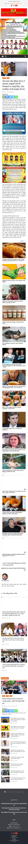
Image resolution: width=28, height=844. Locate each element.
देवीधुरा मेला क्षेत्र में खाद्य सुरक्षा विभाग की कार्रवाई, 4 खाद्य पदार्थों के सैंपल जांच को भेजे (18, 751)
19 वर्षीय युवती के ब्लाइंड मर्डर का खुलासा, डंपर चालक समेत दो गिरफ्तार (17, 758)
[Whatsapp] (16, 97)
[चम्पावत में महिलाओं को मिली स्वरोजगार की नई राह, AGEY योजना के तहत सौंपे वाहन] (5, 780)
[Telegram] (10, 97)
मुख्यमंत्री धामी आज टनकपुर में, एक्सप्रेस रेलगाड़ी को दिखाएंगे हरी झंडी (13, 569)
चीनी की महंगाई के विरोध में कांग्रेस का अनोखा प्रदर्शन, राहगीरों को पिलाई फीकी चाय (15, 4)
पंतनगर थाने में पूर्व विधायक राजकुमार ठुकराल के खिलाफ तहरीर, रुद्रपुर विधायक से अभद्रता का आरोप (18, 743)
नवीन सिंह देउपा (12, 92)
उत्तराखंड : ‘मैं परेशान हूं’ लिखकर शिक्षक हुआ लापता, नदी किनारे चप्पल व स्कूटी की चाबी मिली (14, 564)
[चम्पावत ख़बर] (2, 56)
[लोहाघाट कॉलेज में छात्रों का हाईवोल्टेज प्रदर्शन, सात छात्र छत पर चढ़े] (5, 766)
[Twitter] (13, 97)
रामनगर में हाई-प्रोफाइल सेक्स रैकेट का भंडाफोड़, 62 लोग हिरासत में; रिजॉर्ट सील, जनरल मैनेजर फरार (13, 666)
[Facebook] (7, 97)
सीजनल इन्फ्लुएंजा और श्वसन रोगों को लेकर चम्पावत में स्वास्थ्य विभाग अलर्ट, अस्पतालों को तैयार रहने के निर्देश (18, 720)
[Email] (3, 97)
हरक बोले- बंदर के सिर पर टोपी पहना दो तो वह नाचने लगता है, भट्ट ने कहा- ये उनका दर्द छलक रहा (13, 640)
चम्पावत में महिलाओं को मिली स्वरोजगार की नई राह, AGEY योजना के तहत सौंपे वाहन (18, 778)
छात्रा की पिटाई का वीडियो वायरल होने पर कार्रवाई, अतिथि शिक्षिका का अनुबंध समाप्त (17, 771)
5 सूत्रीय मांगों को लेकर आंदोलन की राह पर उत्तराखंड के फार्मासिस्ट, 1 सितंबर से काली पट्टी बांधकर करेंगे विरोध (17, 735)
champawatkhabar (13, 706)
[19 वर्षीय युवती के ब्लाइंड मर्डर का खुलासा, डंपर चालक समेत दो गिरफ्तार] (5, 759)
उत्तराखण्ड (4, 78)
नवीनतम (8, 78)
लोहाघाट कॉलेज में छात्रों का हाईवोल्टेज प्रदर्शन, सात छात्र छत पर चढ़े (17, 765)
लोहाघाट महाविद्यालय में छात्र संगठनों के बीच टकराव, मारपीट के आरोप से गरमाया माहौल (18, 727)
